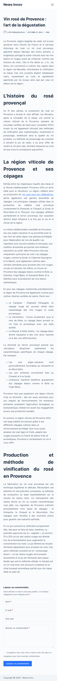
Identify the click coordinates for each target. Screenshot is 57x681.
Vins (47, 32)
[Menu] (52, 4)
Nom (8, 601)
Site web (9, 619)
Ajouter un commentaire (17, 628)
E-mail (9, 610)
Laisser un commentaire (17, 663)
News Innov (12, 5)
